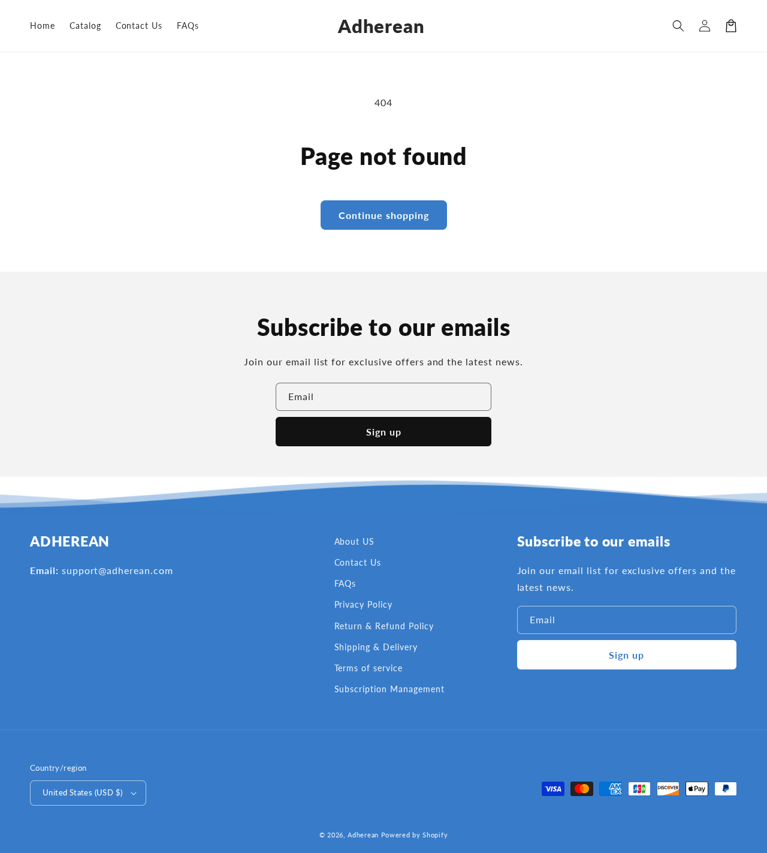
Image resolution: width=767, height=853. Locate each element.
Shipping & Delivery (376, 647)
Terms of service (368, 668)
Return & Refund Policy (384, 626)
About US (354, 541)
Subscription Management (389, 689)
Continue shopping (384, 215)
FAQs (345, 583)
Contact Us (358, 562)
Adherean (363, 835)
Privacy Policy (363, 604)
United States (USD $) (82, 792)
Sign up (383, 431)
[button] (678, 26)
